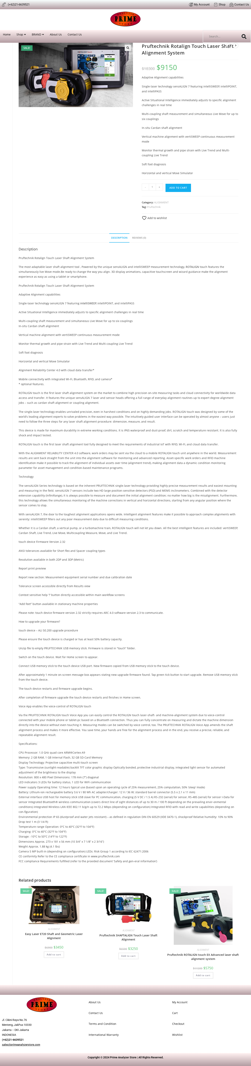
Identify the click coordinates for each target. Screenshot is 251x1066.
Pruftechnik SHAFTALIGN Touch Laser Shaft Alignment (128, 937)
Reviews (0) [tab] (139, 237)
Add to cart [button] (54, 954)
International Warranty (104, 1035)
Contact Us (75, 34)
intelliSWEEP (88, 303)
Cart (175, 1013)
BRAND (36, 34)
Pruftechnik (154, 207)
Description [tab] (119, 237)
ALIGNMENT (161, 202)
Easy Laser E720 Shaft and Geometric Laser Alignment (54, 936)
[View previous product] (229, 45)
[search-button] (244, 36)
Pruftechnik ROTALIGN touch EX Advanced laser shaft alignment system (203, 957)
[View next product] (235, 45)
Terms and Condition (102, 1024)
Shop (19, 34)
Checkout (178, 1024)
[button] (128, 48)
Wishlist (177, 1035)
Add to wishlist (157, 218)
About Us (56, 34)
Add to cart (178, 187)
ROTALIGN (192, 267)
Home (7, 34)
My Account (179, 1002)
